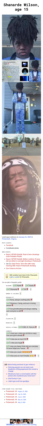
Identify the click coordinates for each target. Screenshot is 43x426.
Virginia (13, 239)
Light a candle (14, 277)
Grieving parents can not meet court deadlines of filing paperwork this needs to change (23, 369)
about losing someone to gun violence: (21, 364)
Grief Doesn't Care (14, 378)
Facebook (9, 245)
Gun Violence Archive (13, 268)
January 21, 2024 (25, 237)
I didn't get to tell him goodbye (18, 381)
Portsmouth (6, 239)
